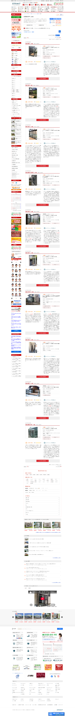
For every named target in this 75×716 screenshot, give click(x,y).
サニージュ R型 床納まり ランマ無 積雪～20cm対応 (50, 215)
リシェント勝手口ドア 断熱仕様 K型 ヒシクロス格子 (16, 364)
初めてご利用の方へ (15, 147)
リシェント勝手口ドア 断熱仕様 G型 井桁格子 (16, 371)
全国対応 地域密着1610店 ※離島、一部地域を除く (16, 35)
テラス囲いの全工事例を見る (16, 76)
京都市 (27, 479)
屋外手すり (34, 8)
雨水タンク (22, 692)
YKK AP (32, 492)
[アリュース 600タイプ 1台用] (46, 617)
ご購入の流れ (42, 0)
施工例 (38, 13)
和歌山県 (17, 91)
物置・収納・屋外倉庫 (14, 10)
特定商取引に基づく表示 (16, 162)
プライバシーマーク (18, 676)
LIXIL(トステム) (15, 699)
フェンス (13, 140)
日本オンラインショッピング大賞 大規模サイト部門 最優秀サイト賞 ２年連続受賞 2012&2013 (48, 667)
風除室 (47, 10)
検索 (19, 47)
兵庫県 (13, 90)
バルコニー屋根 (60, 7)
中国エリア (13, 95)
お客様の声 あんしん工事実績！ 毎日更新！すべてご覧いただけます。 (16, 22)
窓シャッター (34, 10)
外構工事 (54, 11)
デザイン (27, 503)
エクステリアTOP (26, 13)
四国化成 (48, 699)
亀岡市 (52, 479)
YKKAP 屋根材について (15, 108)
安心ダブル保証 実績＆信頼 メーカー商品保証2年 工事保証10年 (16, 28)
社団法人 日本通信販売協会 (30, 676)
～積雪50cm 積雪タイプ (16, 61)
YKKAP (13, 68)
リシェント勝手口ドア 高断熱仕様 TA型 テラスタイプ (16, 374)
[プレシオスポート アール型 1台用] (19, 617)
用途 (55, 68)
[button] (20, 262)
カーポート (14, 7)
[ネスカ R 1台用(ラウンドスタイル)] (56, 617)
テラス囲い (54, 7)
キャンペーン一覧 (28, 704)
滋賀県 (17, 89)
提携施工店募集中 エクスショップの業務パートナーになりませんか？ (59, 667)
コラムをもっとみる (16, 351)
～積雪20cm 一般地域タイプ (16, 59)
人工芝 (27, 11)
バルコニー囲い (14, 72)
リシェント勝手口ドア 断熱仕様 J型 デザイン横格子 (16, 366)
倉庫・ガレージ (58, 687)
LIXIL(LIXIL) (31, 699)
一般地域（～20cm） (32, 490)
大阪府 (13, 89)
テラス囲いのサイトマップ (16, 116)
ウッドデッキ (14, 8)
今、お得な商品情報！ (16, 222)
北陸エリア (13, 86)
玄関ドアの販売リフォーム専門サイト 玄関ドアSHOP (26, 667)
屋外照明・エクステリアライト (16, 693)
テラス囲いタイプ (16, 52)
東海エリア (13, 84)
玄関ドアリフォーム (21, 11)
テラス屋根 (47, 7)
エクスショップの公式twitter (55, 676)
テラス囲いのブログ (15, 112)
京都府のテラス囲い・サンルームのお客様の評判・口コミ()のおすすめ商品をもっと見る (48, 532)
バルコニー (21, 10)
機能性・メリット (14, 100)
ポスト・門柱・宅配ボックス (47, 8)
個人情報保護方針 (15, 166)
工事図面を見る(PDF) (47, 56)
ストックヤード (54, 10)
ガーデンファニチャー (50, 690)
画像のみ (54, 35)
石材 (56, 690)
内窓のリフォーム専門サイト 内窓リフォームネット (37, 667)
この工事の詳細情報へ (42, 78)
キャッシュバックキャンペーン (16, 228)
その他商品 (47, 11)
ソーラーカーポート (32, 692)
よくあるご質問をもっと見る (57, 582)
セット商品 (41, 11)
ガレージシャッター (41, 7)
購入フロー (27, 512)
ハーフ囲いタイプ (16, 55)
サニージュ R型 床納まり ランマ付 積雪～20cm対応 (50, 256)
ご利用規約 (14, 164)
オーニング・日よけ (60, 8)
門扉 (27, 8)
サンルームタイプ (16, 54)
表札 (54, 8)
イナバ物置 (14, 700)
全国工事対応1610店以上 (31, 4)
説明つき (58, 35)
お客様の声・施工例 (21, 704)
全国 (25, 588)
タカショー (57, 699)
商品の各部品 (28, 501)
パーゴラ (27, 10)
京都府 (13, 91)
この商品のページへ (56, 56)
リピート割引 (34, 704)
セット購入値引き (16, 234)
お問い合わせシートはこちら (58, 661)
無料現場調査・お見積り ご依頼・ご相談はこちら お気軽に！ (56, 714)
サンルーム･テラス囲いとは (16, 114)
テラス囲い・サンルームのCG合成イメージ (16, 110)
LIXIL (29, 492)
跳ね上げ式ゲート (34, 7)
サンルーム (36, 488)
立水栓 (41, 8)
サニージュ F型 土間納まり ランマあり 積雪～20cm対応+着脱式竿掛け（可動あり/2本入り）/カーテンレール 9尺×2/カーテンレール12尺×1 (51, 296)
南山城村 (32, 483)
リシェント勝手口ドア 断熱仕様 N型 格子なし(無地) (16, 359)
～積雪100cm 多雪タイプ (16, 63)
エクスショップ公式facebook (52, 676)
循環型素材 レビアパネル (15, 356)
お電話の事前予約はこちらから (48, 639)
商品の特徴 (27, 499)
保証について (52, 0)
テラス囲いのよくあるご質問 (16, 105)
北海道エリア (14, 78)
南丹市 (48, 480)
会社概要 (13, 170)
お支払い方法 (47, 0)
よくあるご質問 (57, 0)
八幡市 (35, 480)
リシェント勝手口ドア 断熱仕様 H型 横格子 (16, 369)
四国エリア (13, 93)
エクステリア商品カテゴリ (29, 510)
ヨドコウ (22, 700)
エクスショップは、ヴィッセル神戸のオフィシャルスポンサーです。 (40, 676)
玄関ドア (48, 692)
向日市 (27, 480)
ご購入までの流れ (15, 149)
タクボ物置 (31, 700)
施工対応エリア (14, 151)
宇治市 (44, 479)
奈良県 (17, 90)
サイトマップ (14, 177)
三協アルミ (40, 699)
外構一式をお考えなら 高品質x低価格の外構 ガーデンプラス (15, 667)
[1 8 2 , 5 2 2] (16, 22)
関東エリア (13, 82)
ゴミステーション (60, 10)
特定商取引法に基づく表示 (42, 704)
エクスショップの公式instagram (58, 676)
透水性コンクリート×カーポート (34, 11)
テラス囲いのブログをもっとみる (16, 330)
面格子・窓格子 (41, 10)
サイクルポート (21, 7)
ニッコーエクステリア (42, 700)
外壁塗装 (40, 692)
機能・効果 (27, 497)
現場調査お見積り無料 (37, 4)
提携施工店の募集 (15, 168)
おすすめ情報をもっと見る (57, 557)
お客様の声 (14, 160)
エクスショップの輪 (16, 240)
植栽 (30, 690)
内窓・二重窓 (14, 11)
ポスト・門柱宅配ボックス (57, 685)
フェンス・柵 (21, 8)
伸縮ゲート (27, 7)
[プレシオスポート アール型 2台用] (28, 617)
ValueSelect (49, 700)
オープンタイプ (16, 57)
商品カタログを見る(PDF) (46, 58)
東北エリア (13, 80)
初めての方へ (14, 704)
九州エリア (13, 97)
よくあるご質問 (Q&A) (15, 158)
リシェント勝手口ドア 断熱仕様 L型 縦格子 (16, 361)
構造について (14, 102)
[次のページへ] (60, 37)
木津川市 (52, 480)
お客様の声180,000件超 (49, 4)
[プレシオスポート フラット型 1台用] (37, 617)
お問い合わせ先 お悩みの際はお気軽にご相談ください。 (52, 656)
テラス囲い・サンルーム (33, 13)
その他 (27, 514)
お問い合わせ (61, 0)
